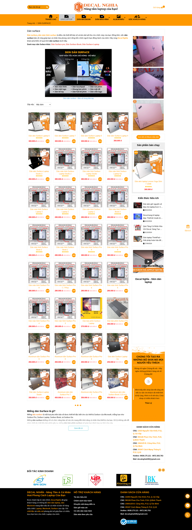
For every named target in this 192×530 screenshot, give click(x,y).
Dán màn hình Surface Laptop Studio (91, 172)
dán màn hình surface (47, 35)
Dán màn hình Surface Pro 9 (117, 248)
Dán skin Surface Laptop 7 (65, 136)
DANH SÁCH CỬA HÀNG (134, 492)
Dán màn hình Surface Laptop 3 (39, 210)
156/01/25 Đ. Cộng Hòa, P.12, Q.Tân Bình (142, 504)
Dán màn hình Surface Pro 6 (91, 286)
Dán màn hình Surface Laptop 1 (91, 210)
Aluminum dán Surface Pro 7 (91, 393)
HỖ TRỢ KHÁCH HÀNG (87, 492)
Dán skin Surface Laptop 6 (39, 136)
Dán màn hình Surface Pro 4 (39, 322)
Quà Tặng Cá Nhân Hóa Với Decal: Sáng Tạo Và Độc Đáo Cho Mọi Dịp (152, 228)
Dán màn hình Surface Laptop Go (117, 172)
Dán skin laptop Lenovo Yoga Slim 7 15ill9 (148, 182)
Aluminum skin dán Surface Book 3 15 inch (117, 393)
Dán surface (32, 35)
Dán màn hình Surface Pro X (91, 248)
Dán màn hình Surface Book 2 (39, 248)
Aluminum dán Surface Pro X (65, 358)
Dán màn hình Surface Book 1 (65, 248)
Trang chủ (31, 23)
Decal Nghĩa (123, 38)
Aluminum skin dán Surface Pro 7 (65, 393)
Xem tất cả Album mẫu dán (148, 137)
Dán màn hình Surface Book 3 (117, 210)
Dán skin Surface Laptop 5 (91, 136)
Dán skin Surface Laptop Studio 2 (39, 172)
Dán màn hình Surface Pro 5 (117, 286)
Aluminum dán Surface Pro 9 (39, 358)
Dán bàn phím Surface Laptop (91, 322)
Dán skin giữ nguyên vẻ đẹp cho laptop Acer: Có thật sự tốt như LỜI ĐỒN (152, 205)
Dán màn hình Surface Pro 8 (39, 286)
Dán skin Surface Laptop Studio (39, 393)
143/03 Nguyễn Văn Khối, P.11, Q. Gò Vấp (142, 497)
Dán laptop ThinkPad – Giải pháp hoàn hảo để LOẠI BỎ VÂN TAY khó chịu (152, 239)
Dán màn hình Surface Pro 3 (65, 322)
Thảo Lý (148, 403)
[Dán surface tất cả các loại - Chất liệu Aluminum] (148, 51)
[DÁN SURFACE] (96, 7)
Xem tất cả (78, 428)
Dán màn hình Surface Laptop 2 (65, 210)
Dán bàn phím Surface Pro (117, 321)
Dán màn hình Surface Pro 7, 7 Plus (65, 286)
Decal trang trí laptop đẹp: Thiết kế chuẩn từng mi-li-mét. (153, 216)
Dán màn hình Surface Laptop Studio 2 (65, 172)
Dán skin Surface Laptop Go (117, 358)
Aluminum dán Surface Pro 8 (91, 358)
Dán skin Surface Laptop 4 (117, 136)
